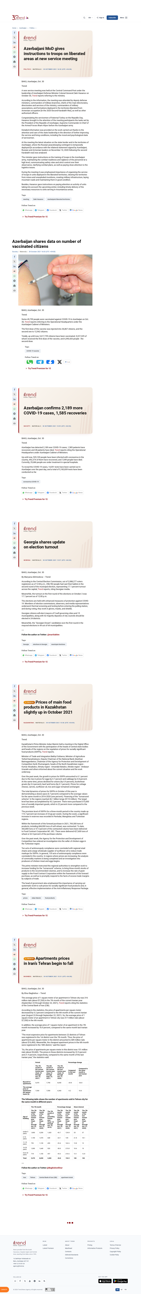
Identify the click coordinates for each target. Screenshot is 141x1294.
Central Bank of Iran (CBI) (48, 1177)
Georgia (26, 644)
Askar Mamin (36, 898)
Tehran (32, 1177)
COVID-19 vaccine (33, 351)
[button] (14, 33)
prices (25, 898)
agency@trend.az (18, 1266)
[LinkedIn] (39, 1281)
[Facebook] (20, 1281)
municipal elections (58, 644)
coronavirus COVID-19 (31, 482)
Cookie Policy (114, 1255)
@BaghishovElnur (55, 1168)
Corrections (69, 1258)
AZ (121, 1289)
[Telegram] (35, 1281)
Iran (24, 1177)
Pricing (89, 1245)
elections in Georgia (40, 644)
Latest (45, 1245)
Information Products (94, 1248)
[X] (25, 1281)
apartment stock (67, 1177)
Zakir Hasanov (38, 199)
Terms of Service (115, 1245)
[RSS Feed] (44, 1281)
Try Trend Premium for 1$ (35, 216)
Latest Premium (48, 1248)
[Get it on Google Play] (120, 1281)
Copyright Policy (115, 1251)
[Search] (84, 17)
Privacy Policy (114, 1248)
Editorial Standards (71, 1255)
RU (126, 1289)
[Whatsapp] (15, 1281)
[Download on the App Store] (105, 1281)
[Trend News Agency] (19, 1243)
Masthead (68, 1248)
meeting (26, 199)
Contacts (68, 1251)
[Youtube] (30, 1281)
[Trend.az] (20, 17)
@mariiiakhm (53, 634)
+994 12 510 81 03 (19, 1263)
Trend (35, 96)
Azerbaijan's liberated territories (58, 199)
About (67, 1245)
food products (50, 898)
